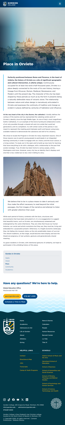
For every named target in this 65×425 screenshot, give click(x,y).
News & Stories (47, 320)
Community (9, 267)
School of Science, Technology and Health (50, 390)
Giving (22, 342)
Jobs (21, 363)
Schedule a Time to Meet (15, 302)
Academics (9, 270)
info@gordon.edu (9, 407)
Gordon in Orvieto (12, 254)
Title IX (44, 342)
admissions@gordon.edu (26, 407)
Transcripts (24, 367)
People (44, 328)
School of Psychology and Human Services (51, 384)
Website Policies (18, 420)
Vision (7, 261)
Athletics (23, 339)
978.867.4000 (8, 410)
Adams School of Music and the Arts (52, 357)
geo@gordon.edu (12, 296)
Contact (22, 356)
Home (22, 320)
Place (7, 264)
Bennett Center (47, 335)
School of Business (48, 367)
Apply (7, 258)
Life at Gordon (25, 331)
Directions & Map (26, 359)
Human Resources (48, 331)
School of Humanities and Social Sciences (51, 371)
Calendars (45, 324)
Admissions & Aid (26, 328)
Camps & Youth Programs (29, 370)
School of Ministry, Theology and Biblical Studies (49, 378)
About (22, 335)
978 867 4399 (29, 296)
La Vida (44, 339)
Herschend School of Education (49, 362)
